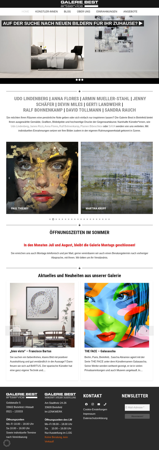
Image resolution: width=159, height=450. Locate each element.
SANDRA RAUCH (120, 110)
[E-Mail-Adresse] (99, 404)
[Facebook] (86, 404)
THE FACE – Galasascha (100, 351)
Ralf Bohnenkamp (69, 126)
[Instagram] (92, 404)
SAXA (112, 126)
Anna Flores (51, 126)
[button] (7, 443)
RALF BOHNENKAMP (43, 110)
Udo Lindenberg (20, 126)
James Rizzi (36, 126)
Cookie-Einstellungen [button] (95, 409)
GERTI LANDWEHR (103, 104)
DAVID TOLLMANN (83, 110)
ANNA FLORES (65, 98)
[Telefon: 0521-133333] (105, 404)
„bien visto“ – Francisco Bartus (30, 351)
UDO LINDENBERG (31, 98)
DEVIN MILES (70, 104)
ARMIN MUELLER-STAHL (105, 98)
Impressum (89, 413)
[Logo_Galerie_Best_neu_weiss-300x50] (79, 4)
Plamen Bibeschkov (91, 126)
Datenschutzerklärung (95, 418)
